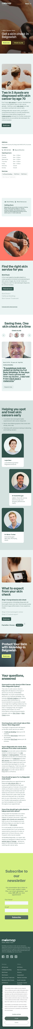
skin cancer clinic (13, 783)
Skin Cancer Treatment (8, 977)
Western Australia (22, 977)
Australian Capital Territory (22, 983)
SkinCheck (14, 739)
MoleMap (4, 751)
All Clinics (19, 967)
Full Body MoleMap (8, 364)
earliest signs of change (9, 841)
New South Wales (21, 969)
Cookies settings (16, 1014)
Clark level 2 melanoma (12, 379)
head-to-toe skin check (16, 277)
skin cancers (5, 760)
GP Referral (5, 982)
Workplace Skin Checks (8, 980)
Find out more (7, 289)
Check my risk (18, 43)
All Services (5, 967)
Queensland (20, 975)
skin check (20, 106)
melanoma (16, 758)
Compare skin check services (9, 306)
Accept (16, 1018)
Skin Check (16, 713)
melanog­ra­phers (14, 755)
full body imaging (12, 698)
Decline (16, 1022)
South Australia (21, 980)
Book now (6, 43)
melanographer (6, 116)
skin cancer (12, 102)
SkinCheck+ (14, 735)
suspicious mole (14, 368)
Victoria (19, 972)
